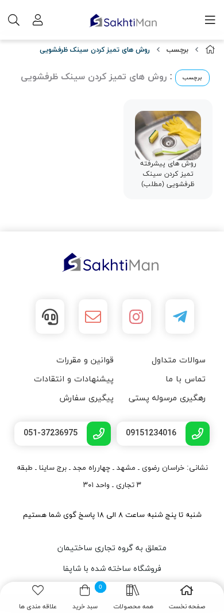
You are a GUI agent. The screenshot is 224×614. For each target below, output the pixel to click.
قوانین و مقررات (85, 360)
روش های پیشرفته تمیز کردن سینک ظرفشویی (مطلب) (168, 174)
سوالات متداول (179, 360)
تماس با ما (185, 379)
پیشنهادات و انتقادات (74, 379)
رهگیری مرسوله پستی (167, 398)
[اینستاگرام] (136, 316)
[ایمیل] (93, 316)
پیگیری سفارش (86, 398)
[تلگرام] (179, 316)
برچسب (177, 50)
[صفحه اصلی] (210, 50)
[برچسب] (112, 262)
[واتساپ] (50, 316)
